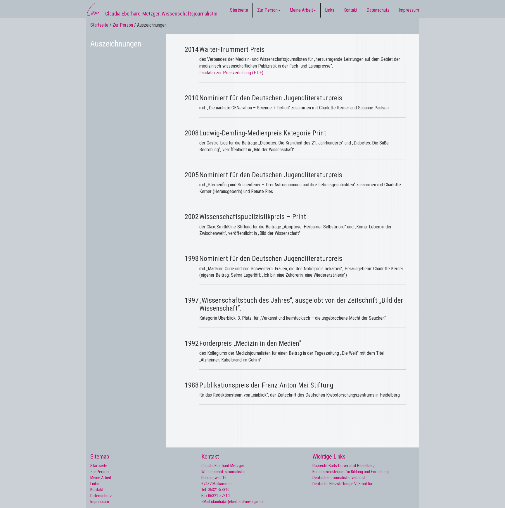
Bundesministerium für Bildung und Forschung (350, 471)
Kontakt (350, 10)
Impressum (409, 10)
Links (329, 10)
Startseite (239, 10)
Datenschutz (378, 10)
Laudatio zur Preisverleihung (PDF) (231, 72)
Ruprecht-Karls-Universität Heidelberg (343, 465)
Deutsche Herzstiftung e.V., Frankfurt (343, 483)
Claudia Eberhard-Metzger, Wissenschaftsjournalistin (161, 11)
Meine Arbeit (301, 10)
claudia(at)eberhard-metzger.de (237, 501)
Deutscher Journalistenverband (338, 477)
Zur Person (267, 10)
